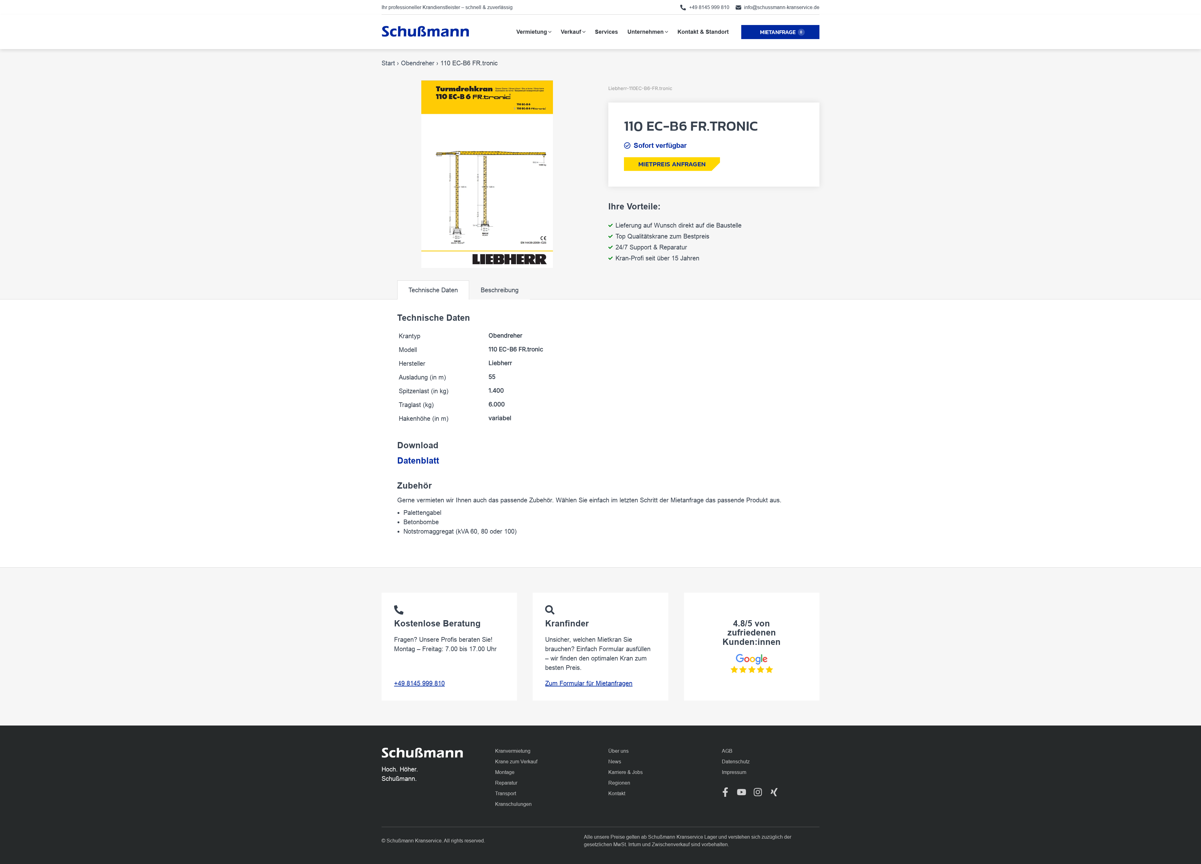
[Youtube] (741, 792)
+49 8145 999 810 (419, 683)
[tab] (433, 289)
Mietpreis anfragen (672, 164)
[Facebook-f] (725, 792)
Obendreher (417, 63)
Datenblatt (418, 460)
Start (388, 63)
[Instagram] (757, 792)
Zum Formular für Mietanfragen (588, 683)
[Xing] (774, 792)
